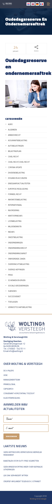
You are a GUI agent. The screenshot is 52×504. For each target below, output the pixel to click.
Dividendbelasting (16, 172)
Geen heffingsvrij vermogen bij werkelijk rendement (22, 453)
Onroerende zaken (16, 258)
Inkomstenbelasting (17, 199)
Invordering (13, 210)
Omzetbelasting (15, 237)
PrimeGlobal (9, 384)
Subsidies (12, 291)
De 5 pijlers (8, 370)
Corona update (15, 167)
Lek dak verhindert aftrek (15, 475)
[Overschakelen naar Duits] (37, 4)
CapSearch (8, 388)
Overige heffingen (16, 269)
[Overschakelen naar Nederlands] (28, 4)
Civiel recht (13, 156)
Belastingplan (14, 151)
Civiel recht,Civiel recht (19, 162)
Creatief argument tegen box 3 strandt (22, 481)
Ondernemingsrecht (17, 248)
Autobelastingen (16, 145)
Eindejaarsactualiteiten (19, 183)
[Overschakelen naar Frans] (42, 4)
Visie (5, 375)
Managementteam (11, 379)
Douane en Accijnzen (17, 178)
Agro (10, 124)
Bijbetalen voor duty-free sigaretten (21, 460)
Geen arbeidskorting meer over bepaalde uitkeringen (23, 468)
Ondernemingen (15, 242)
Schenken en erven (16, 280)
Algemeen (12, 129)
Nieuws (11, 231)
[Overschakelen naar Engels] (33, 4)
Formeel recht (14, 194)
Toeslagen (13, 301)
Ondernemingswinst (17, 253)
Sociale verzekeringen (18, 285)
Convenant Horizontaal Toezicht (19, 393)
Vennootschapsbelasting (20, 307)
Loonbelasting (14, 221)
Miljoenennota (14, 226)
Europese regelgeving (18, 188)
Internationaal (15, 205)
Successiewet (14, 296)
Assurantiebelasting (17, 140)
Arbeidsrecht (14, 135)
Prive (10, 275)
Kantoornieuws (15, 215)
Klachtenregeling (11, 397)
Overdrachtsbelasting (18, 264)
